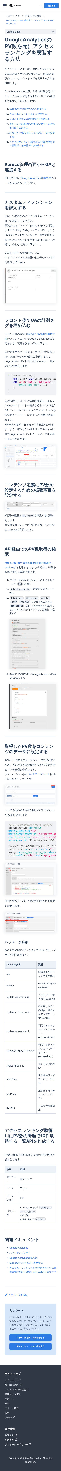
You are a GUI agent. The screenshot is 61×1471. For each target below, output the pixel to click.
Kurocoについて (13, 1384)
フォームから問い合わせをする (30, 1337)
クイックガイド (13, 1380)
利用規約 (9, 1439)
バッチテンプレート (38, 774)
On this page (13, 31)
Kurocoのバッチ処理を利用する (26, 1262)
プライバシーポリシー (16, 1444)
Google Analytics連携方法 (36, 178)
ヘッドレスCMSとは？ (17, 1389)
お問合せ (9, 1435)
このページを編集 (18, 1295)
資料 (7, 1412)
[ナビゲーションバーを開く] (4, 5)
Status (8, 1417)
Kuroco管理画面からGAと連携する (27, 108)
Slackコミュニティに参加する (30, 1346)
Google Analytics (18, 1247)
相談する (51, 5)
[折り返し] (47, 375)
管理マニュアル (13, 1394)
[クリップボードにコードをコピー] (52, 375)
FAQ (7, 1403)
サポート (9, 1398)
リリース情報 (12, 1408)
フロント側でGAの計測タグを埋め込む (29, 118)
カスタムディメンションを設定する (28, 113)
